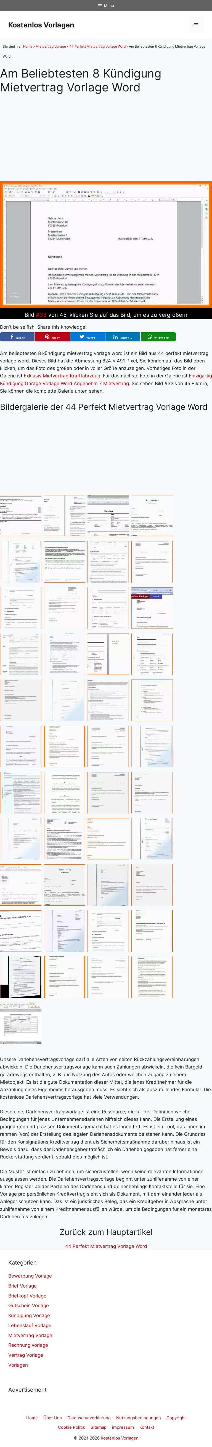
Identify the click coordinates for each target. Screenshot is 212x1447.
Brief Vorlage (22, 1286)
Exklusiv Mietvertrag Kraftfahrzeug (62, 376)
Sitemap (99, 1427)
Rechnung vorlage (28, 1345)
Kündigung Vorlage (29, 1315)
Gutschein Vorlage (28, 1305)
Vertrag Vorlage (25, 1355)
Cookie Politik (71, 1427)
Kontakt (146, 1427)
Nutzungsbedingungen (138, 1417)
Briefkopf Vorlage (27, 1296)
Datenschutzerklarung (89, 1417)
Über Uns (52, 1417)
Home (27, 46)
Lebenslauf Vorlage (29, 1325)
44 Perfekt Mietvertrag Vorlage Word (97, 46)
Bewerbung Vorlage (30, 1276)
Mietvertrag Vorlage (51, 46)
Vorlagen (18, 1365)
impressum (123, 1427)
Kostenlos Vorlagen (41, 25)
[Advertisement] (106, 133)
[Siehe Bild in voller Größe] (106, 306)
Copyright (176, 1417)
